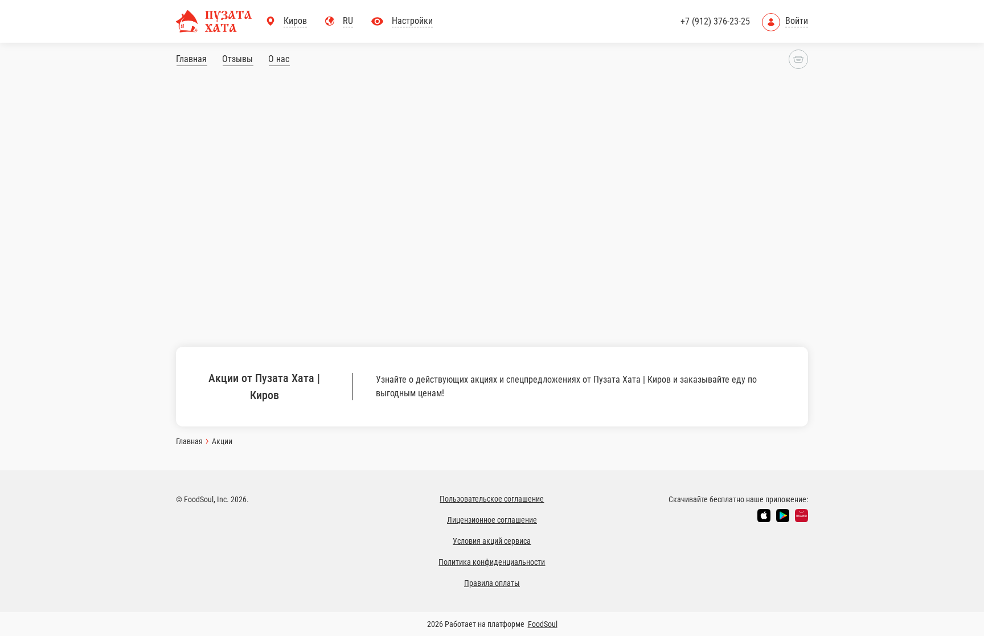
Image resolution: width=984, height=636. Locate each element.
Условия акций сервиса (492, 540)
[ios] (763, 515)
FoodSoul (542, 624)
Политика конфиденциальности (491, 562)
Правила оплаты (492, 583)
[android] (782, 515)
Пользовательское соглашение (492, 498)
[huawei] (801, 515)
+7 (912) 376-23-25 (715, 21)
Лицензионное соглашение (492, 519)
